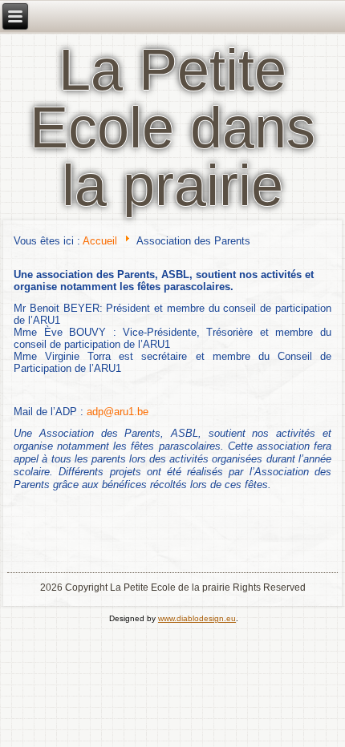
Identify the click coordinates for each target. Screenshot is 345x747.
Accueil (100, 241)
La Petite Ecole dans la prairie (172, 127)
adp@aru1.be (117, 412)
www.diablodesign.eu (197, 618)
